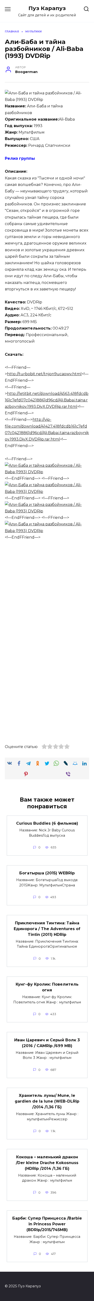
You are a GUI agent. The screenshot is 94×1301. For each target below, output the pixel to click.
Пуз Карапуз (47, 8)
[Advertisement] (47, 594)
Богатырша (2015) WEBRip (47, 873)
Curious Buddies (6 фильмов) (47, 823)
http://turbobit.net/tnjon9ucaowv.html (44, 374)
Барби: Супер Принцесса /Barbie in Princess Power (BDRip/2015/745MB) (47, 1224)
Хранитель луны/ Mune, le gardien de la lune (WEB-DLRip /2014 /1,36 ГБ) (47, 1101)
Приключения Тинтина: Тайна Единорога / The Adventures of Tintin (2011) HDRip (47, 929)
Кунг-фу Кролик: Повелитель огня (47, 987)
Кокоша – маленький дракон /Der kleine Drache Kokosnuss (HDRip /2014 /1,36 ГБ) (47, 1162)
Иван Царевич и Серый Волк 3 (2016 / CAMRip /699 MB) (47, 1042)
